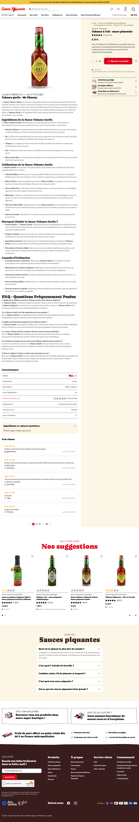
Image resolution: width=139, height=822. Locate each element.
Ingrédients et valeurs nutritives (21, 426)
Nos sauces (9, 15)
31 (47, 524)
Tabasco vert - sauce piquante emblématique (49, 598)
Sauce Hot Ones (71, 15)
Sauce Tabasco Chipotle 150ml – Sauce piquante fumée (85, 598)
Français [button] (101, 803)
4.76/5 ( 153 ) (107, 35)
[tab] (69, 653)
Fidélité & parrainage (119, 15)
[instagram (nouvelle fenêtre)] (75, 803)
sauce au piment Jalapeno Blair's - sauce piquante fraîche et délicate (16, 598)
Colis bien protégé (106, 80)
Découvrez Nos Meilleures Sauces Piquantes (112, 23)
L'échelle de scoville (124, 762)
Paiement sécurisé (82, 733)
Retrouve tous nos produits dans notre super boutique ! (37, 716)
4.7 (21, 803)
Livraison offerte (105, 86)
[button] (69, 649)
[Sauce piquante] (13, 9)
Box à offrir (34, 15)
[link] (118, 9)
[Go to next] (135, 615)
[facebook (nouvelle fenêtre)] (68, 803)
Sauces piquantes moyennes (103, 25)
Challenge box (57, 15)
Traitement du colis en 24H (86, 737)
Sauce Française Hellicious (90, 15)
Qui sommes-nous (77, 762)
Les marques (75, 765)
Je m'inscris (9, 777)
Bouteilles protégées (117, 733)
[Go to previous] (130, 615)
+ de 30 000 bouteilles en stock (121, 737)
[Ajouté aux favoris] (136, 61)
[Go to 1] (2, 615)
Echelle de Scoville (10, 398)
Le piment (120, 771)
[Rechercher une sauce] (30, 9)
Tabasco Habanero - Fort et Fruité (120, 597)
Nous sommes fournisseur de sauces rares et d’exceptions (106, 717)
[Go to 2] (5, 615)
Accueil (94, 23)
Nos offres (45, 15)
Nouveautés (22, 15)
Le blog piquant (122, 778)
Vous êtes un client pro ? (108, 91)
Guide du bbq (122, 775)
